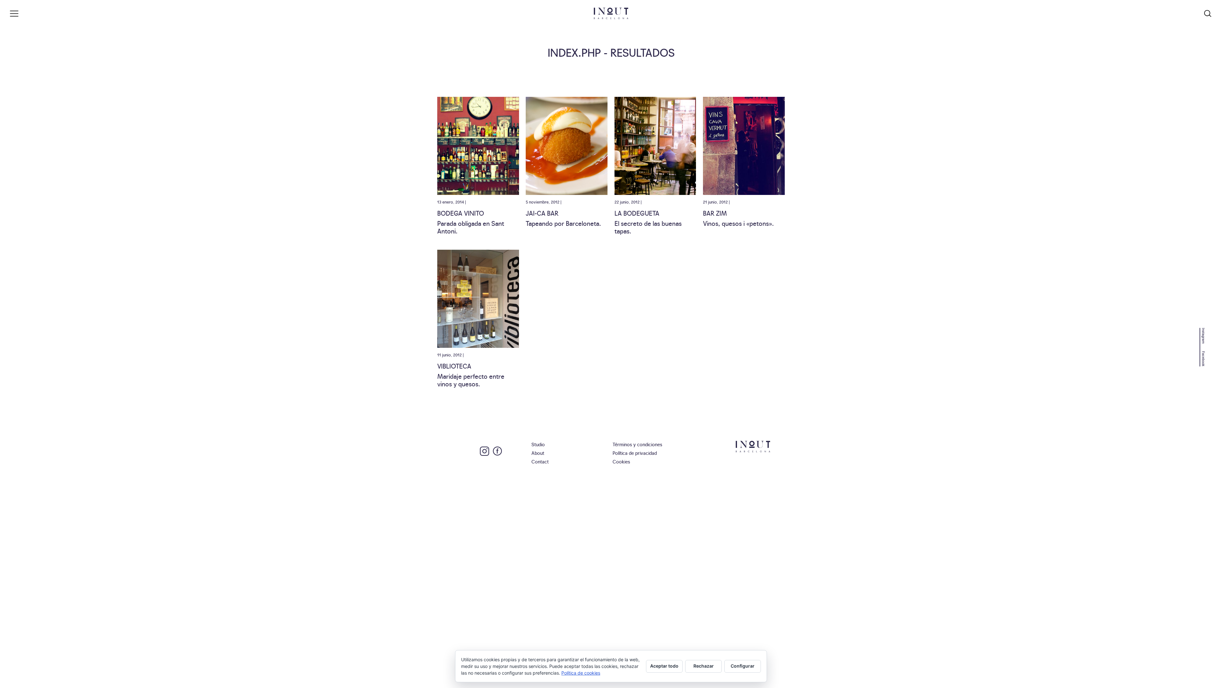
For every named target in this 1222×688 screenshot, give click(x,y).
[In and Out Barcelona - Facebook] (497, 451)
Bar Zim (715, 212)
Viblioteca (454, 365)
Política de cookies (580, 673)
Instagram (1203, 336)
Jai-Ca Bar (542, 212)
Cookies (621, 461)
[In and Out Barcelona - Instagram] (484, 451)
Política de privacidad (635, 452)
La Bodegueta (637, 212)
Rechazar (703, 666)
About (537, 452)
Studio (538, 444)
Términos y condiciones (637, 444)
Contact (540, 461)
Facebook (1203, 359)
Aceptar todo (664, 666)
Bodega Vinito (460, 212)
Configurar (743, 666)
